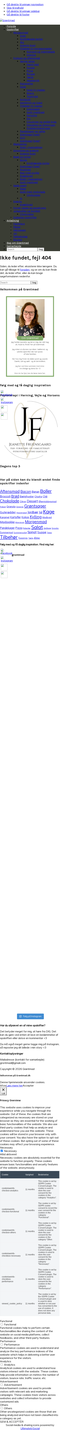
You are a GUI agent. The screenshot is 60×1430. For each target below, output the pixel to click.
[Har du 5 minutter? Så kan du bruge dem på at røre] (7, 598)
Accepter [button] (28, 1085)
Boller (46, 491)
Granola (11, 506)
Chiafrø (38, 496)
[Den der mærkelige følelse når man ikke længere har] (22, 621)
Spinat (32, 532)
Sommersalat (20, 532)
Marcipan (19, 522)
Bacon (25, 491)
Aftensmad (10, 491)
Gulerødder (8, 512)
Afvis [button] (3, 1085)
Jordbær (33, 512)
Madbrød (47, 517)
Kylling (36, 516)
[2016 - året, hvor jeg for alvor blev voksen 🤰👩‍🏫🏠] (7, 804)
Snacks (55, 528)
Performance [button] (8, 1341)
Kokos (25, 517)
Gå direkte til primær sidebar (23, 11)
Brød (15, 496)
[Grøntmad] (7, 20)
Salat (37, 527)
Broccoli (5, 496)
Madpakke (7, 522)
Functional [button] (6, 1321)
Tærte (30, 538)
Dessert (32, 501)
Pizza (18, 528)
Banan (36, 491)
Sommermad (6, 532)
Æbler (37, 537)
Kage (48, 511)
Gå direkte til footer (18, 14)
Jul (40, 512)
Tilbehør (9, 537)
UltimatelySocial (30, 1428)
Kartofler (15, 517)
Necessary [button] (6, 1147)
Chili (45, 496)
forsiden (25, 269)
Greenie (20, 506)
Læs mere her (14, 1085)
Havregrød (21, 512)
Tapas (49, 532)
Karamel (5, 517)
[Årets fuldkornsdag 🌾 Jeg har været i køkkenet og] (22, 898)
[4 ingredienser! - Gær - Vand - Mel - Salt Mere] (38, 628)
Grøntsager (35, 505)
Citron (23, 501)
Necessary (10, 1151)
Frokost (3, 507)
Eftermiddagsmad (47, 501)
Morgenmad (36, 521)
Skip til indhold (15, 7)
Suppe (41, 532)
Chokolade (9, 500)
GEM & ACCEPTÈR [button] (12, 1421)
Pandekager (7, 528)
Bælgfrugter (27, 496)
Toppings (23, 538)
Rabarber (26, 528)
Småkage (47, 528)
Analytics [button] (5, 1361)
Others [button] (4, 1405)
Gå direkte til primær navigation (25, 4)
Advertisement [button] (9, 1381)
